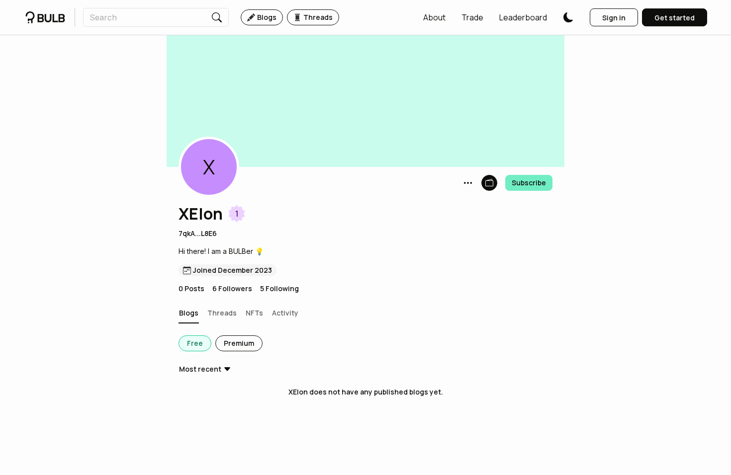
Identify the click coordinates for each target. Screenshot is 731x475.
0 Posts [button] (191, 288)
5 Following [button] (279, 288)
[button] (434, 17)
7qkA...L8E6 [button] (198, 233)
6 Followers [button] (232, 288)
